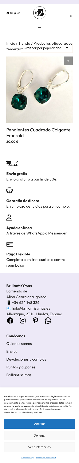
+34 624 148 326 (25, 302)
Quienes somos (19, 343)
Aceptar (39, 424)
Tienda (24, 43)
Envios (11, 351)
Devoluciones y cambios (26, 359)
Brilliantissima (18, 374)
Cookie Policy (27, 457)
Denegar (40, 435)
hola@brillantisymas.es (31, 308)
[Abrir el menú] (39, 26)
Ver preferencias (39, 447)
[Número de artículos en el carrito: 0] (71, 15)
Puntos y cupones (20, 367)
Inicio (10, 43)
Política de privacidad (46, 457)
